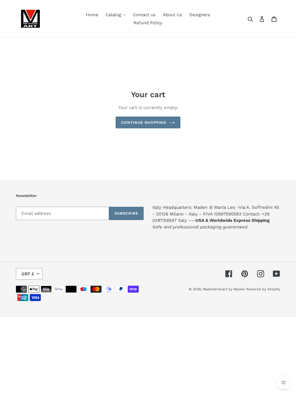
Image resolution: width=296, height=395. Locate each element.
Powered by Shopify (263, 289)
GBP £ (27, 273)
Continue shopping (143, 122)
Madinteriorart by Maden (224, 289)
